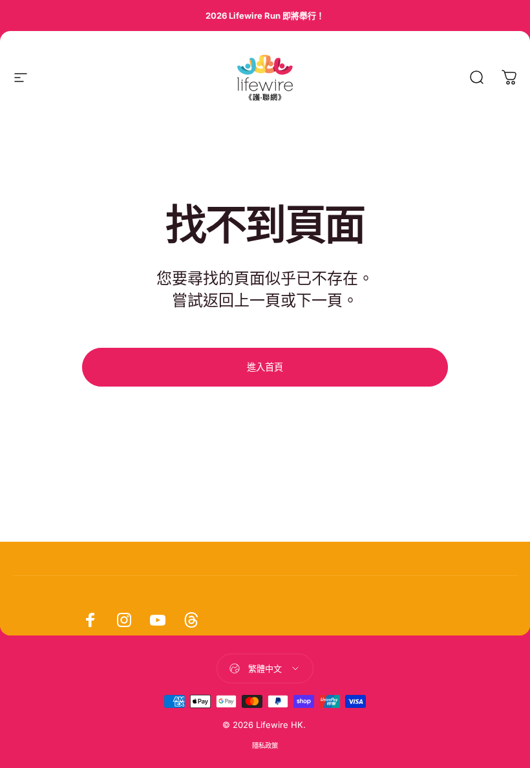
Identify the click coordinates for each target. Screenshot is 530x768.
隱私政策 (265, 745)
